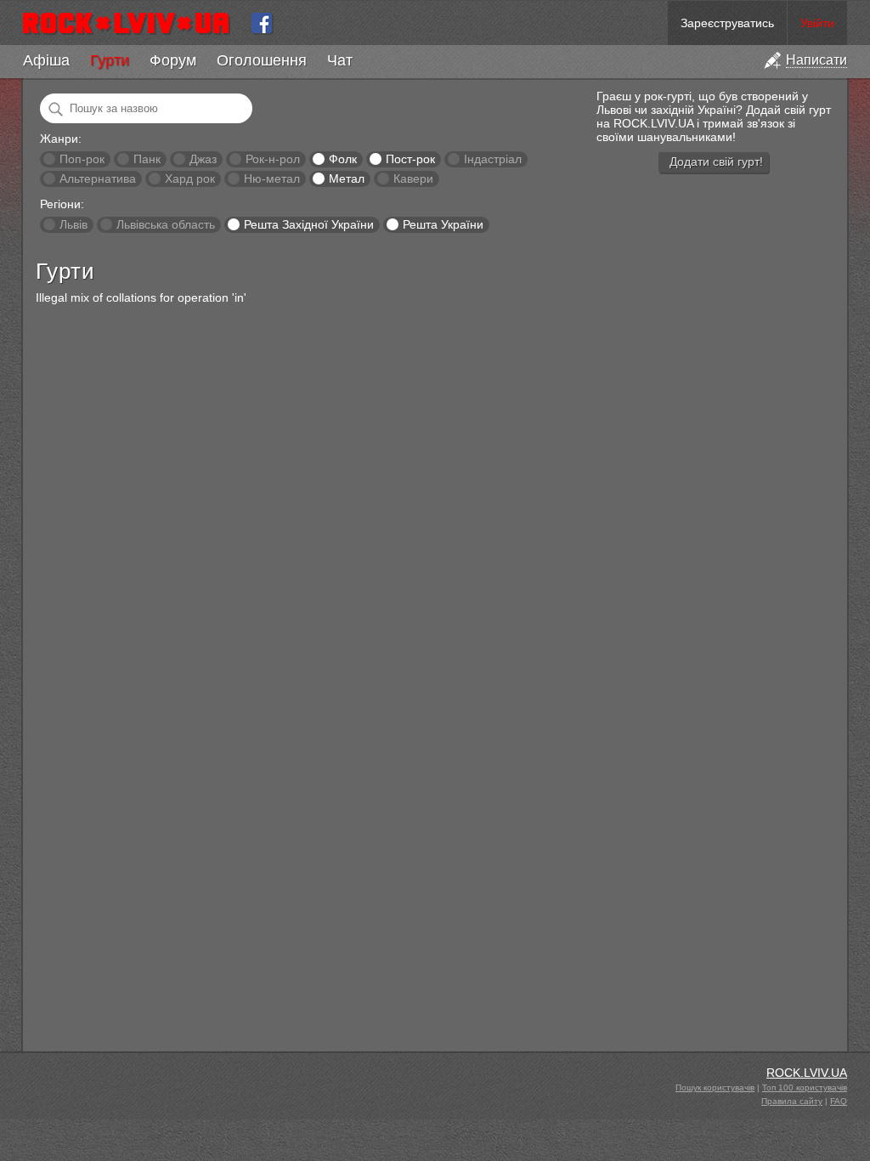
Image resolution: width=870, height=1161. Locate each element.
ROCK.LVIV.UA (806, 1072)
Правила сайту (791, 1101)
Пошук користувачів (714, 1087)
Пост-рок (410, 159)
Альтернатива (97, 178)
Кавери (413, 178)
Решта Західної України (309, 224)
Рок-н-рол (273, 159)
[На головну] (133, 23)
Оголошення (262, 60)
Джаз (203, 159)
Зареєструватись (727, 23)
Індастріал (493, 159)
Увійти (817, 23)
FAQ (838, 1101)
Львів (73, 224)
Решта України (443, 224)
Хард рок (190, 178)
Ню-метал (272, 178)
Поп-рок (82, 159)
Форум (173, 60)
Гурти (109, 60)
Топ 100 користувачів (804, 1087)
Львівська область (165, 224)
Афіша (46, 60)
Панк (147, 159)
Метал (346, 178)
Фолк (343, 159)
